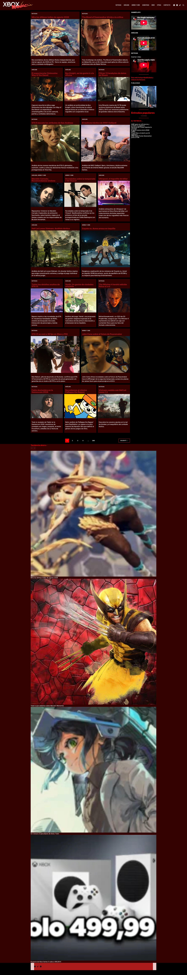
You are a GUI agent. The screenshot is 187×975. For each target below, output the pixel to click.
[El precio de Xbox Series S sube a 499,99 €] (93, 898)
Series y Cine (136, 5)
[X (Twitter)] (174, 5)
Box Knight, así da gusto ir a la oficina (79, 74)
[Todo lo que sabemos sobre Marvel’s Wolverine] (93, 642)
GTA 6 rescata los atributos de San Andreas (52, 123)
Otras (159, 5)
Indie (153, 5)
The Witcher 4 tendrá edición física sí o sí (113, 285)
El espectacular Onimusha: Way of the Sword (45, 74)
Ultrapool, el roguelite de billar (113, 179)
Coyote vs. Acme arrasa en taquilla (98, 228)
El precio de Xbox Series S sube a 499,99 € (46, 962)
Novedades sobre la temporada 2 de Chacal (80, 180)
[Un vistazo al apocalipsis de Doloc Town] (93, 770)
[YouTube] (177, 5)
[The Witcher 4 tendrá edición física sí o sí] (114, 300)
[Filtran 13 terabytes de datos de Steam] (114, 89)
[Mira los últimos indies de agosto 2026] (55, 37)
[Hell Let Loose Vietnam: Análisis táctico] (55, 248)
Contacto (167, 5)
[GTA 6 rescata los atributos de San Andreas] (55, 143)
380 (93, 440)
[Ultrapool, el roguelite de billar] (114, 193)
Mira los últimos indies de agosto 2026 (50, 17)
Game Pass (145, 5)
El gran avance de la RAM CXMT (140, 130)
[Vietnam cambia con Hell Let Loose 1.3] (114, 406)
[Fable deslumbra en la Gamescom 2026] (47, 406)
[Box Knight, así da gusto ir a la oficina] (80, 89)
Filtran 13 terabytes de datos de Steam (112, 74)
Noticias (118, 5)
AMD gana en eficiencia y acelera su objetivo (140, 125)
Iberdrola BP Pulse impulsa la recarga (141, 128)
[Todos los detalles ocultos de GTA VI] (47, 300)
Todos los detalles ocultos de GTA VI (46, 285)
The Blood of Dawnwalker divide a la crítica (102, 17)
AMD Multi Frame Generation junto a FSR (141, 136)
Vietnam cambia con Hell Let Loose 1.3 (112, 391)
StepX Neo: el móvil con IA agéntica (140, 133)
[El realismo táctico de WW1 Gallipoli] (105, 143)
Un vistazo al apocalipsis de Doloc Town (45, 834)
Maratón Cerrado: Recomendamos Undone (43, 180)
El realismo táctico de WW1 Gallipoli (99, 123)
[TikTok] (180, 5)
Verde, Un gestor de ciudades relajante (79, 285)
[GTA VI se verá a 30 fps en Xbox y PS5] (55, 354)
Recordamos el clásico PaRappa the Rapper (76, 391)
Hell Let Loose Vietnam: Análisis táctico (51, 228)
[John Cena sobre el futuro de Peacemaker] (105, 354)
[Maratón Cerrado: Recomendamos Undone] (47, 195)
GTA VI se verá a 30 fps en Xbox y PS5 (50, 334)
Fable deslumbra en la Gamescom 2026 (42, 391)
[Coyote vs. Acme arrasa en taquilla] (105, 248)
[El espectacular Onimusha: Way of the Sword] (47, 89)
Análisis (126, 5)
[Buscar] (183, 5)
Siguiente (123, 440)
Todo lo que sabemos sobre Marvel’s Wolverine (47, 706)
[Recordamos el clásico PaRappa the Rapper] (80, 406)
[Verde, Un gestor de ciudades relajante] (80, 300)
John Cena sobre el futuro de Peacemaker (102, 334)
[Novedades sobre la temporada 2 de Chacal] (80, 195)
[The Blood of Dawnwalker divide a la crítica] (105, 37)
